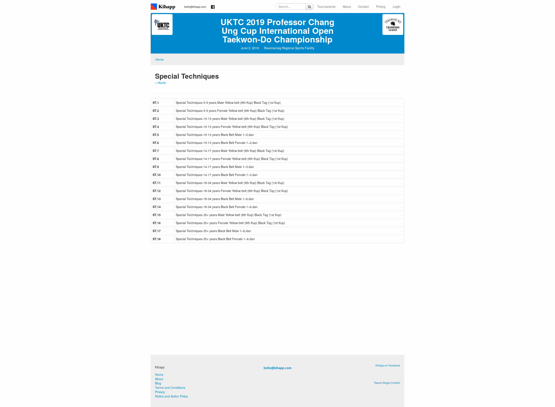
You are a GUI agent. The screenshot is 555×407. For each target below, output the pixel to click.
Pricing (380, 6)
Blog (158, 383)
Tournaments (326, 6)
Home (159, 59)
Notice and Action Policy (171, 396)
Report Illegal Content (387, 382)
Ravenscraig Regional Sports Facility (289, 48)
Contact (363, 6)
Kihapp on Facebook (387, 365)
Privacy (160, 392)
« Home (160, 82)
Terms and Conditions (170, 387)
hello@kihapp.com (195, 6)
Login (396, 6)
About (347, 6)
